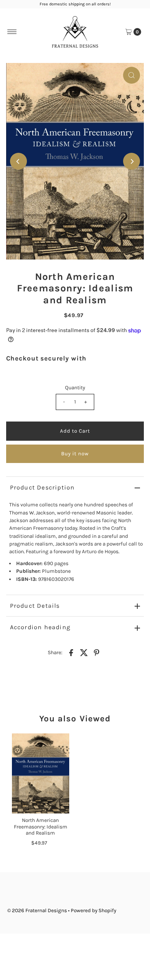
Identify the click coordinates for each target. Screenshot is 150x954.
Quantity (75, 387)
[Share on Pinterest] (96, 652)
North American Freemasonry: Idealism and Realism (40, 826)
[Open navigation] (12, 31)
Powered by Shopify (93, 910)
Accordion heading (40, 627)
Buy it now (75, 453)
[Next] (131, 161)
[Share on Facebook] (71, 652)
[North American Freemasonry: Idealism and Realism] (40, 773)
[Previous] (18, 161)
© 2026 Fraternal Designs (37, 910)
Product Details (35, 605)
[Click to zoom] (131, 75)
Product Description (42, 487)
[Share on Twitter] (84, 652)
